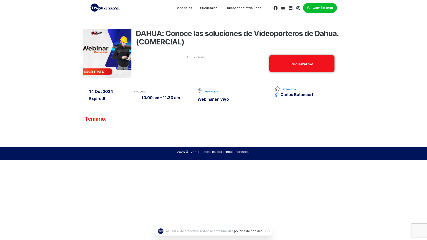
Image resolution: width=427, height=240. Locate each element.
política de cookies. (249, 231)
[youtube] (283, 8)
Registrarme (302, 64)
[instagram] (298, 8)
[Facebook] (275, 8)
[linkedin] (290, 8)
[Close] (267, 231)
